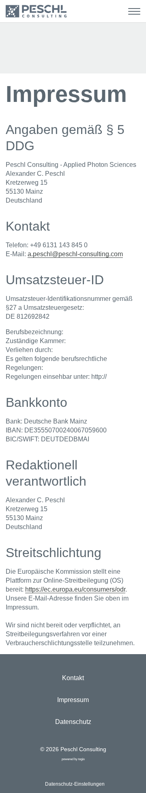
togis (81, 759)
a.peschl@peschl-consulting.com (75, 254)
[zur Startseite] (36, 11)
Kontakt (73, 677)
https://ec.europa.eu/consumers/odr (75, 589)
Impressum (73, 699)
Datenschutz (73, 721)
